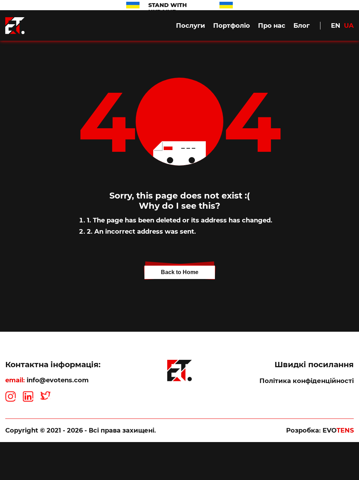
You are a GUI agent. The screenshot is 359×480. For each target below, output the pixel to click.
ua (349, 26)
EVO (338, 430)
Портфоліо (231, 26)
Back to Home (179, 272)
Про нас (271, 26)
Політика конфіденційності (306, 381)
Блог (301, 26)
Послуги (190, 26)
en (335, 26)
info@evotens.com (58, 380)
